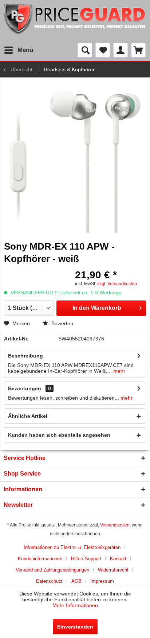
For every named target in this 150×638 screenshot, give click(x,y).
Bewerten (61, 323)
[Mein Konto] (120, 50)
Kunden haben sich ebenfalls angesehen (59, 435)
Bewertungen (24, 388)
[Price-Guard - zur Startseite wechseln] (75, 21)
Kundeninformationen (40, 558)
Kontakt (118, 558)
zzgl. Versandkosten (117, 283)
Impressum (102, 581)
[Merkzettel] (102, 50)
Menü (25, 50)
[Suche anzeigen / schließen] (85, 50)
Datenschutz (49, 581)
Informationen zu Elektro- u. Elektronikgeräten (72, 547)
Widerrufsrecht (113, 570)
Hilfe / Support (86, 558)
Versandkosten (115, 525)
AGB (76, 581)
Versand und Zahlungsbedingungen (52, 570)
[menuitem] (18, 50)
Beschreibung (25, 356)
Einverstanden (75, 627)
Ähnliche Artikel (27, 416)
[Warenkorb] (138, 50)
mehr (118, 371)
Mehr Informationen (75, 605)
